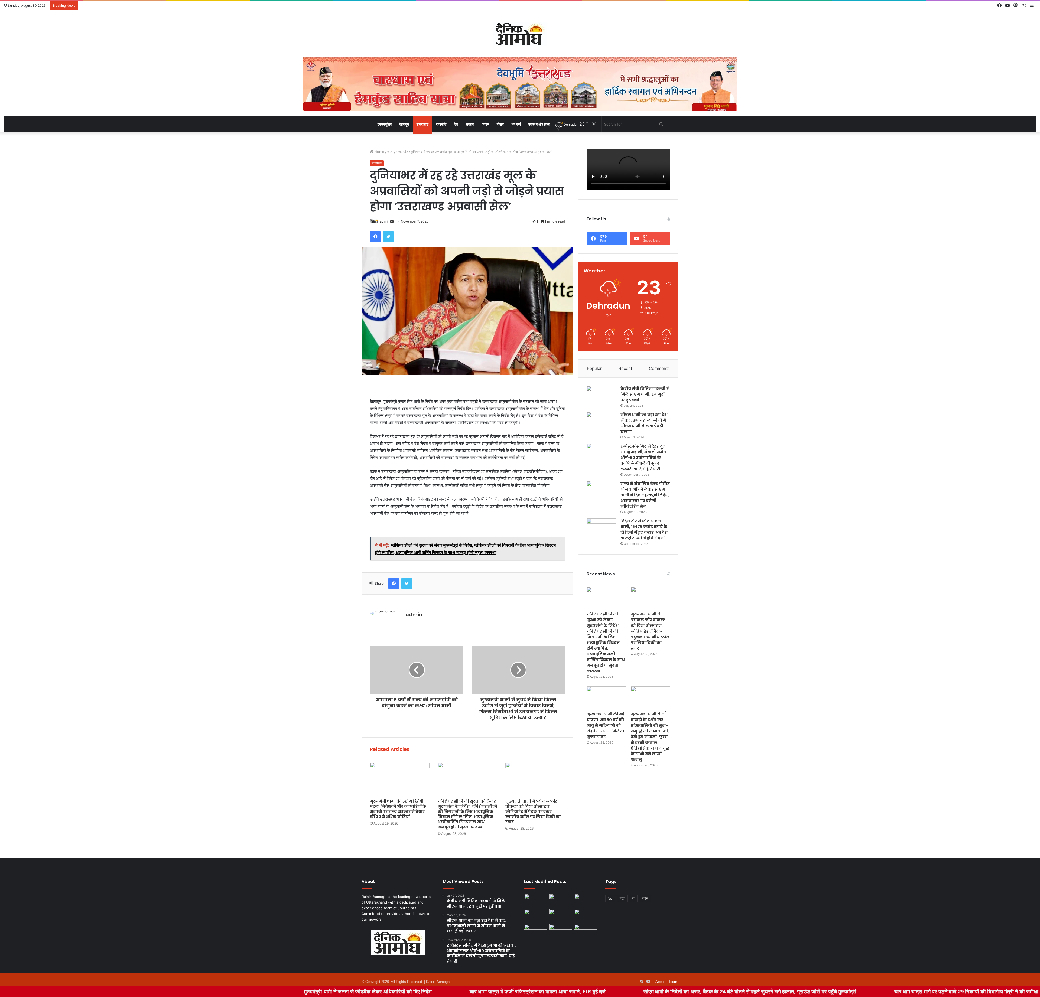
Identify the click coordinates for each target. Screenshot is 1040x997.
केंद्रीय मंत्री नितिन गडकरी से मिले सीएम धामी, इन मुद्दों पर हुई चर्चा (645, 394)
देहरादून (404, 124)
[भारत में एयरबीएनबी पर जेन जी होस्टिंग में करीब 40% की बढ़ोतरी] (585, 915)
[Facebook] (375, 236)
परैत (622, 898)
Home (378, 151)
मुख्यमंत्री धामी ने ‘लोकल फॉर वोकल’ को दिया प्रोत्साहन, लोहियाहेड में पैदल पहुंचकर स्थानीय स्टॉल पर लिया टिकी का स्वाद (533, 812)
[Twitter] (388, 236)
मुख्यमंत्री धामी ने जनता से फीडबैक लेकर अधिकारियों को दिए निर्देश (285, 991)
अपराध (470, 124)
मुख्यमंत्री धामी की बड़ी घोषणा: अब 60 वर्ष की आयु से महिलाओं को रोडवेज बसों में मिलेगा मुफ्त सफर (606, 725)
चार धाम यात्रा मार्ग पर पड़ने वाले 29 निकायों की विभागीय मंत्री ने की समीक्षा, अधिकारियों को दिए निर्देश (909, 991)
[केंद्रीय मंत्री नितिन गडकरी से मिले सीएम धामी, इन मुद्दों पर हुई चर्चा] (601, 396)
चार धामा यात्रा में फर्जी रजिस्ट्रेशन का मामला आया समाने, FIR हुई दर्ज (455, 991)
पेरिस (645, 898)
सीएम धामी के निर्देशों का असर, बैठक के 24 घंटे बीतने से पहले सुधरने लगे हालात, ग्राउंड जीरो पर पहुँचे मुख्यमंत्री (667, 991)
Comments (659, 368)
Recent (625, 368)
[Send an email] (392, 221)
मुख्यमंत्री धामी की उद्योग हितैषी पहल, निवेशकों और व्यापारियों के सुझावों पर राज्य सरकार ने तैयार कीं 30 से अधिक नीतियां (398, 809)
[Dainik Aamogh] (520, 34)
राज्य (390, 151)
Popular (594, 368)
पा (633, 898)
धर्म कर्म (516, 124)
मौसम (500, 124)
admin (384, 221)
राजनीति (441, 124)
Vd (610, 898)
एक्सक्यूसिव (385, 124)
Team (672, 982)
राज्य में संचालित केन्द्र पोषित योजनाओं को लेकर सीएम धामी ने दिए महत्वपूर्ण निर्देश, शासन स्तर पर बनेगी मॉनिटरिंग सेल (645, 495)
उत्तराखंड (422, 124)
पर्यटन (485, 124)
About (660, 982)
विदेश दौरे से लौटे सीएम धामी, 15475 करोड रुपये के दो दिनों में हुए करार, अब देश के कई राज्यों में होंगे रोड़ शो (644, 529)
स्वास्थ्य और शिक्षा (539, 124)
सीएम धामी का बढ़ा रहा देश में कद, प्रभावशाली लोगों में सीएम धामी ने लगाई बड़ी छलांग (643, 423)
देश (456, 124)
